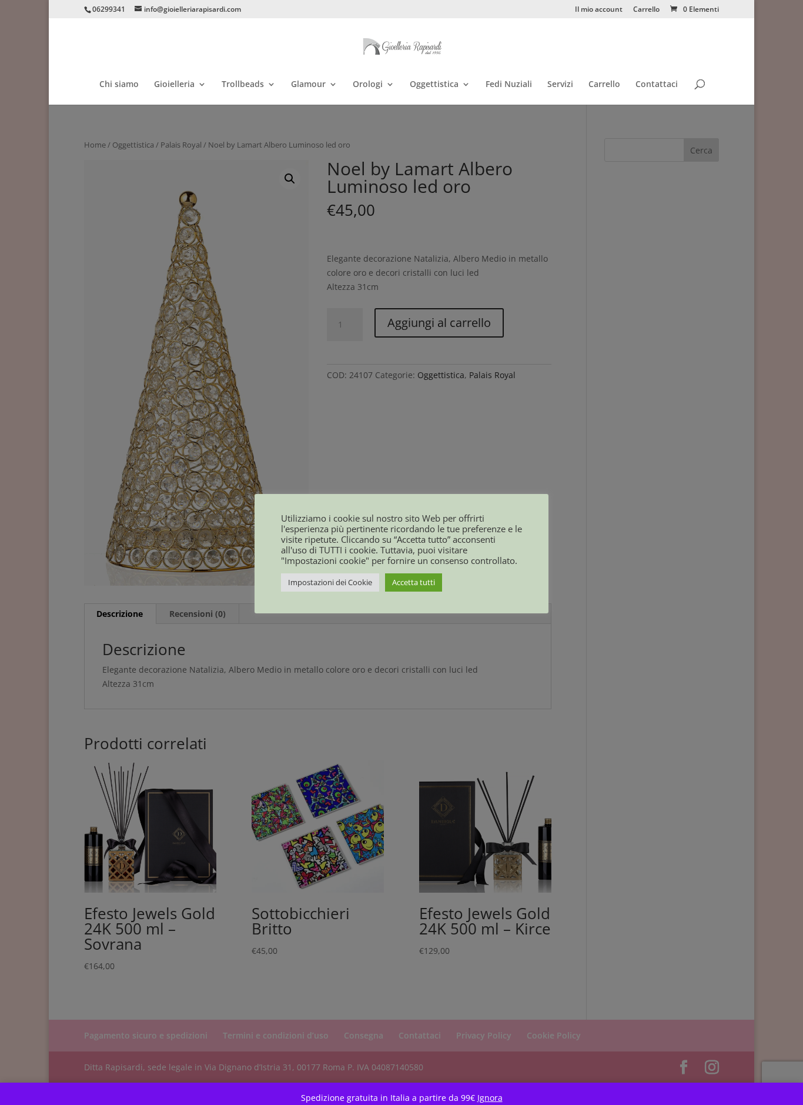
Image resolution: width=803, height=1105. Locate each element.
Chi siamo (119, 84)
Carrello (646, 10)
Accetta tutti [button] (413, 582)
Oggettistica (434, 84)
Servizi (560, 84)
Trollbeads (243, 84)
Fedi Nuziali (509, 84)
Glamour (308, 84)
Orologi (368, 84)
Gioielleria (174, 84)
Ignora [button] (490, 1097)
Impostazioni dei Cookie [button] (330, 582)
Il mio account (599, 10)
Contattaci (656, 84)
